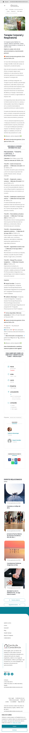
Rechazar (14, 730)
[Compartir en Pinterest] (19, 459)
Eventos (6, 628)
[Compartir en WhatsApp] (12, 462)
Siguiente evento (13, 604)
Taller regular (19, 11)
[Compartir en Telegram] (15, 462)
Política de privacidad (14, 700)
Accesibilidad (13, 701)
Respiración (13, 11)
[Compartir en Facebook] (9, 459)
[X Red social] (12, 459)
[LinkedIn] (15, 459)
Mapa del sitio (21, 701)
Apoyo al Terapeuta (8, 635)
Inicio (7, 9)
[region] (14, 722)
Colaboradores (7, 638)
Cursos (5, 625)
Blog (5, 630)
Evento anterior (16, 600)
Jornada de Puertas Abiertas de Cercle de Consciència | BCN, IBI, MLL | (14, 535)
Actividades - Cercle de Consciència (16, 9)
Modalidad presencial (16, 417)
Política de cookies (16, 722)
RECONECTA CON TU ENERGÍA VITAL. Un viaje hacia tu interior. (13, 592)
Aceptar (14, 726)
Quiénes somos (7, 623)
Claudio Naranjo (7, 633)
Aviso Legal (11, 698)
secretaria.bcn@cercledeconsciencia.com (19, 1)
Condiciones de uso (19, 698)
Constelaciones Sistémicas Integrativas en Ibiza (14, 564)
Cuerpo (8, 11)
